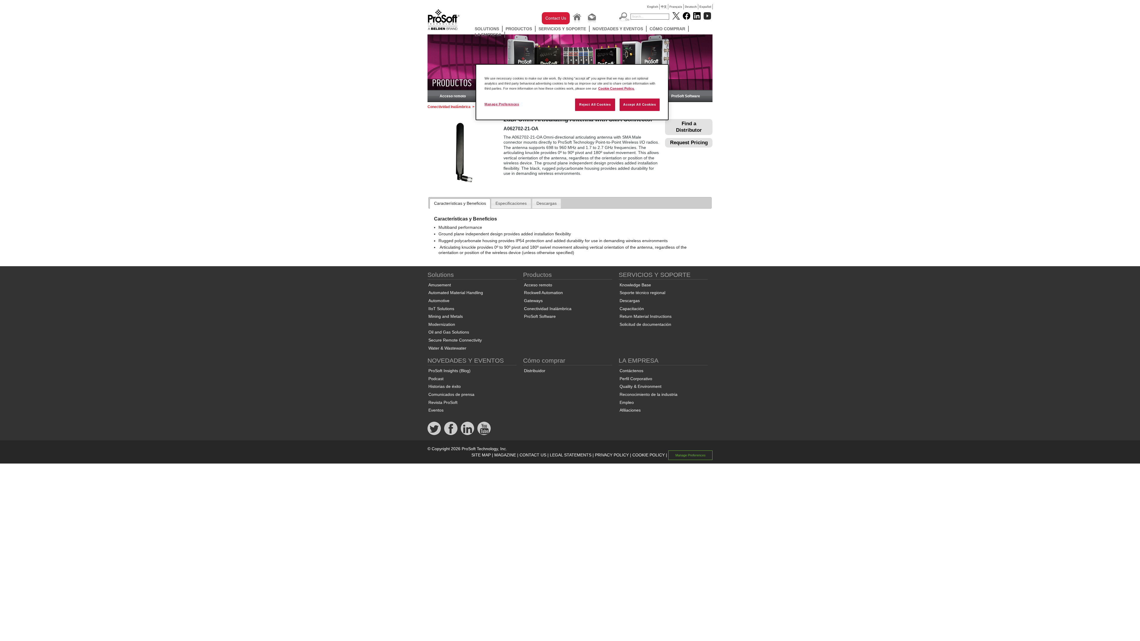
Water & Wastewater (447, 348)
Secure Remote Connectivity (455, 340)
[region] (572, 92)
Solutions (487, 28)
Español (705, 6)
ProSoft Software (685, 96)
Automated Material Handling (455, 292)
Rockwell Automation (543, 292)
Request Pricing (689, 142)
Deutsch (691, 6)
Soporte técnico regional (642, 292)
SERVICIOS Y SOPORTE (562, 28)
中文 (664, 6)
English (652, 6)
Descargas (630, 300)
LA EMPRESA (488, 34)
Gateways (533, 300)
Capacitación (632, 308)
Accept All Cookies (639, 104)
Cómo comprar (667, 28)
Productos (519, 28)
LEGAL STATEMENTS (570, 455)
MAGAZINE (505, 455)
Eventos (436, 410)
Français (675, 6)
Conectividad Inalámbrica (449, 107)
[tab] (460, 204)
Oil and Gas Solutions (448, 332)
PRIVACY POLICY (612, 455)
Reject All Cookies (595, 104)
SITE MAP (481, 455)
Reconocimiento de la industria (648, 394)
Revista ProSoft (442, 402)
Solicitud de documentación (645, 324)
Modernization (441, 324)
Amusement (439, 285)
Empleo (627, 402)
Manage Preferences (501, 104)
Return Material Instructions (646, 316)
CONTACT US (533, 455)
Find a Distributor (689, 127)
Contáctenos (631, 370)
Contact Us (555, 18)
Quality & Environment (640, 386)
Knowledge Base (635, 285)
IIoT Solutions (441, 308)
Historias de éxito (444, 386)
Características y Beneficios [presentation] (460, 203)
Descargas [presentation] (546, 203)
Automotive (438, 300)
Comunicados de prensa (451, 394)
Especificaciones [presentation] (511, 203)
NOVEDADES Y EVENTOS (618, 28)
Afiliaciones (630, 410)
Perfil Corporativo (636, 378)
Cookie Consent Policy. (616, 88)
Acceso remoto (453, 96)
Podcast (436, 378)
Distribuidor (534, 370)
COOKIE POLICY (648, 455)
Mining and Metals (445, 316)
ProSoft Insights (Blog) (449, 370)
